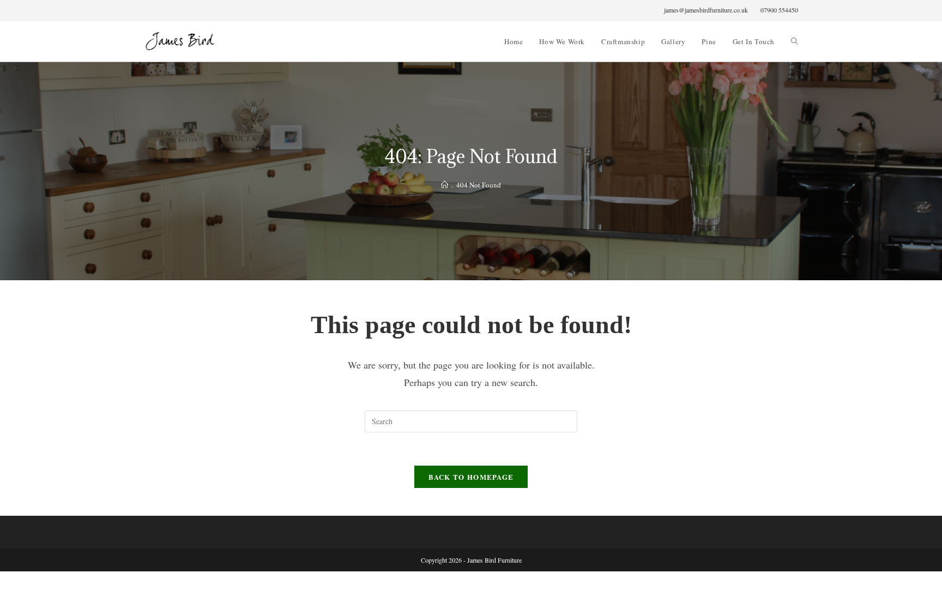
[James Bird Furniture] (444, 185)
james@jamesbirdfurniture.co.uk (706, 9)
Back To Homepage (471, 477)
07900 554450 (779, 9)
